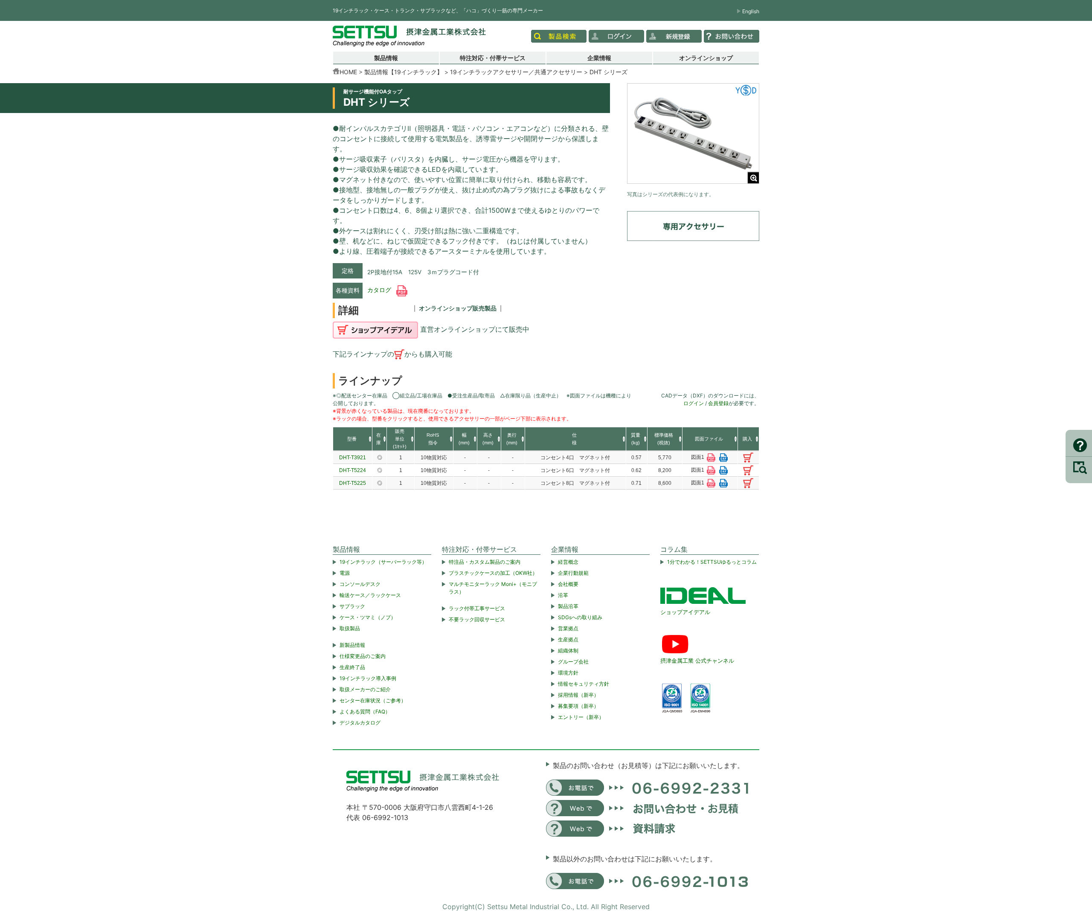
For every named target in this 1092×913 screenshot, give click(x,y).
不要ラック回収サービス (477, 619)
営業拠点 (568, 628)
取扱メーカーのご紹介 (365, 689)
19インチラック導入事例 (368, 678)
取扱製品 (350, 628)
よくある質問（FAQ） (365, 711)
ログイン (693, 403)
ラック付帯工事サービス (477, 608)
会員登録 (718, 403)
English (750, 11)
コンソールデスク (360, 584)
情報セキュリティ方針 (583, 684)
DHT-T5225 (352, 483)
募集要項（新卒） (578, 706)
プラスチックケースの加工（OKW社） (493, 573)
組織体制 (568, 650)
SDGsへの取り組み (580, 617)
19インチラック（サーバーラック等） (383, 562)
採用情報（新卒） (578, 695)
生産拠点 (568, 639)
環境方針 (568, 673)
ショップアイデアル (685, 612)
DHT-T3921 (352, 458)
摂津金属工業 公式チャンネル (697, 660)
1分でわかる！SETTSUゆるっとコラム (712, 562)
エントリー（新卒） (581, 717)
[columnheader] (352, 439)
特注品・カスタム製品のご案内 (484, 562)
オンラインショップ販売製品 (458, 308)
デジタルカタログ (360, 722)
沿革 (563, 595)
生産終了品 (352, 667)
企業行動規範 (573, 573)
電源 (345, 573)
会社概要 (568, 584)
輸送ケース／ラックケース (370, 595)
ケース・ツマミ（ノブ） (368, 617)
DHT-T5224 (352, 470)
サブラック (352, 606)
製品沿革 (568, 606)
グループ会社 (573, 661)
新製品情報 (352, 645)
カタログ (380, 290)
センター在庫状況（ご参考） (373, 700)
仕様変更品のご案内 (363, 656)
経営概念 (568, 562)
